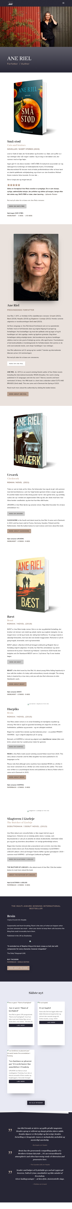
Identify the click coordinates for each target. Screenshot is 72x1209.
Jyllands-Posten (51, 194)
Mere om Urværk (16, 513)
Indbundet (11, 216)
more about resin (16, 777)
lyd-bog (28, 216)
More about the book (18, 968)
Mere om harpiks (16, 747)
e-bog (20, 216)
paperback (11, 787)
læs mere (21, 1025)
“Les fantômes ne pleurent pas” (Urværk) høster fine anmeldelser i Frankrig (20, 1064)
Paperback (11, 962)
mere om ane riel (16, 363)
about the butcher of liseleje (22, 875)
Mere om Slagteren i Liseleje (21, 859)
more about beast (17, 684)
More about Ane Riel (18, 394)
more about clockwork (19, 531)
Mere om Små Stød (16, 206)
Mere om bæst (15, 662)
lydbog (21, 541)
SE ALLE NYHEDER (36, 1103)
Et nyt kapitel (45, 1008)
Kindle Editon (23, 962)
